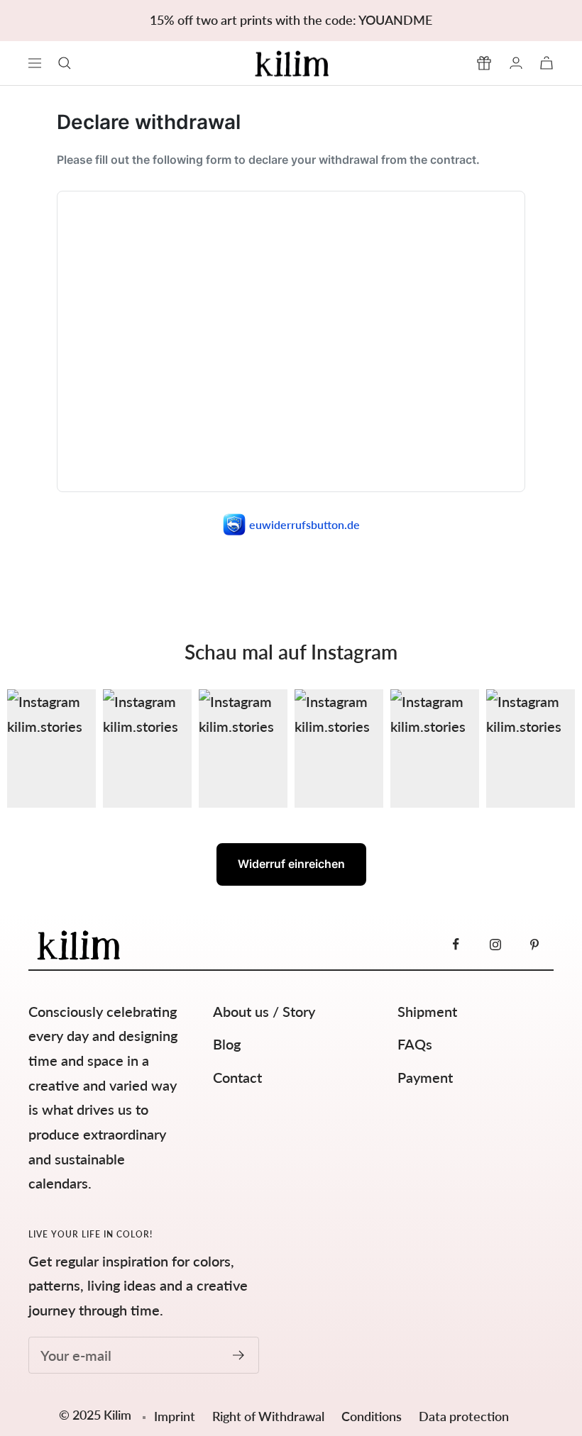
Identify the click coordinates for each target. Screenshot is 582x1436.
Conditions (373, 1416)
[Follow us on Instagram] (495, 944)
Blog (227, 1043)
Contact (237, 1077)
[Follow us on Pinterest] (534, 944)
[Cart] (546, 62)
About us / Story (264, 1011)
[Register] (239, 1355)
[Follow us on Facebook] (456, 944)
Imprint (174, 1416)
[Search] (64, 63)
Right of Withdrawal (269, 1416)
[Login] (516, 63)
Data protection (464, 1416)
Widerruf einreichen (291, 864)
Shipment (427, 1011)
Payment (425, 1077)
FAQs (414, 1043)
